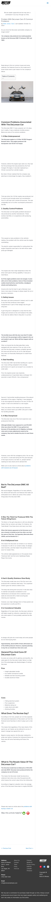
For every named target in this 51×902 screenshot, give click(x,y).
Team (15, 864)
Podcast (29, 860)
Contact (16, 862)
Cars (12, 23)
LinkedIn (29, 868)
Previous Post (6, 848)
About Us (16, 860)
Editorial (29, 866)
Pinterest (29, 870)
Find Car (16, 868)
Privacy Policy (31, 864)
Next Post (29, 848)
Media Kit (29, 862)
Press (15, 866)
